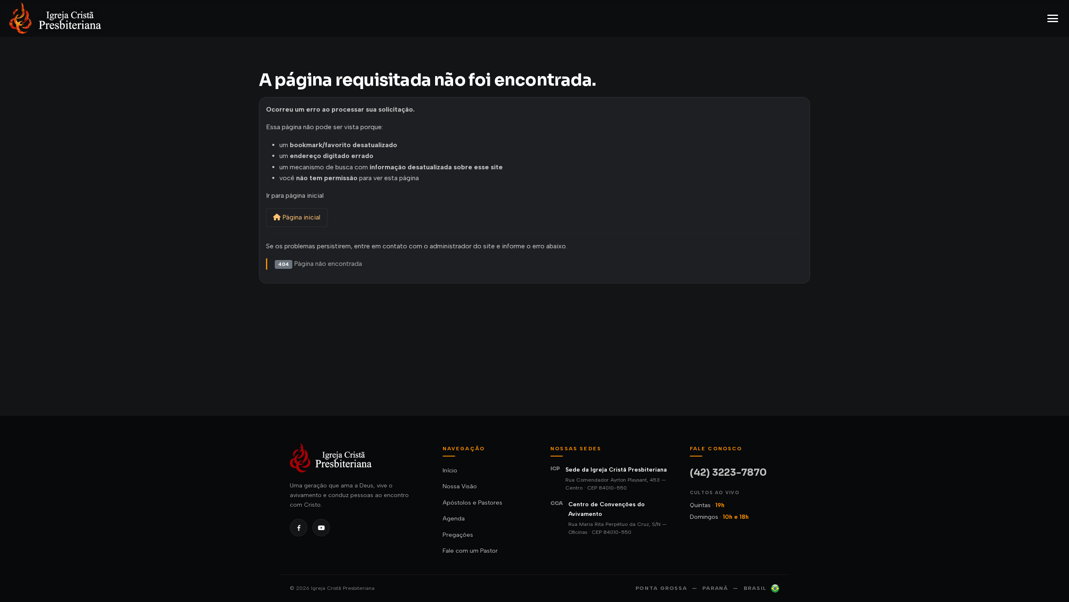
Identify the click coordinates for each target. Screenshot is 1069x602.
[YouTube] (321, 527)
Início (450, 470)
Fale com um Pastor (470, 550)
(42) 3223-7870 (728, 473)
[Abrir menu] (1052, 18)
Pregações (458, 534)
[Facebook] (298, 527)
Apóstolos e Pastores (472, 502)
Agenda (454, 518)
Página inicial (300, 217)
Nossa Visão (460, 486)
